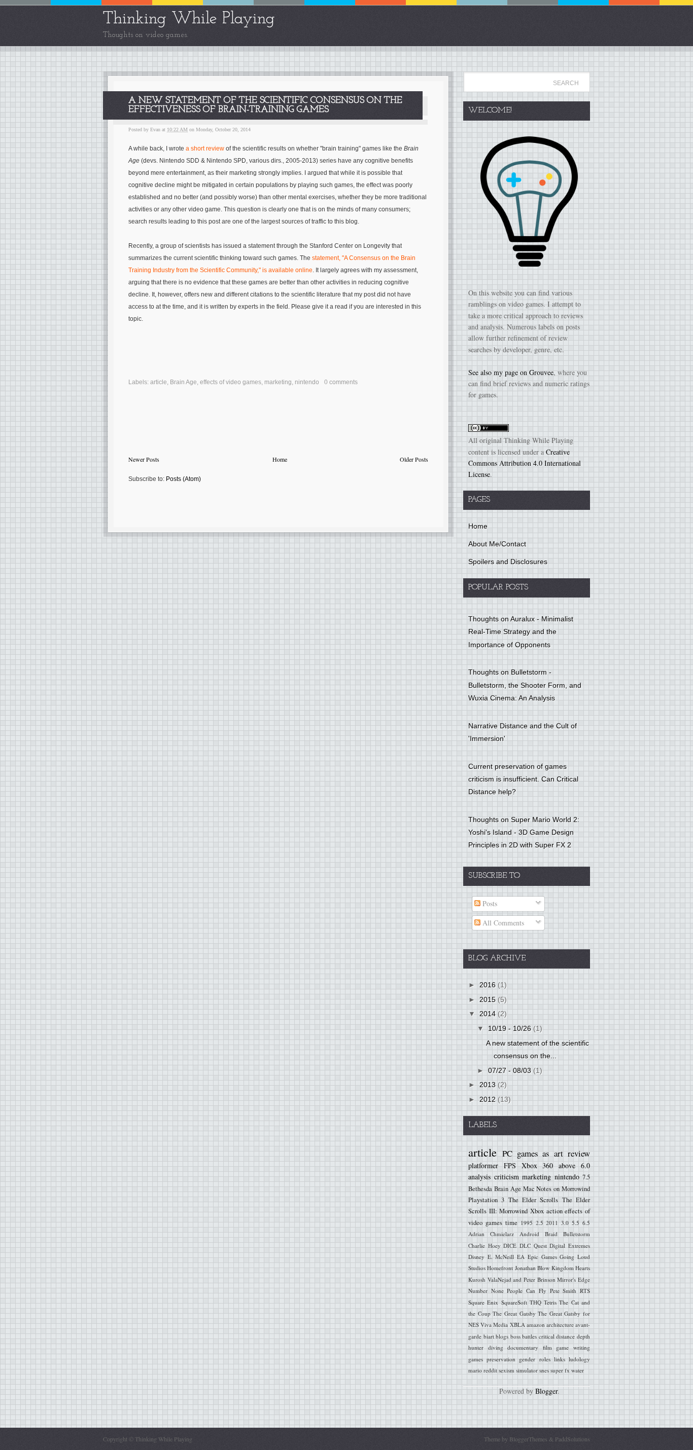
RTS (585, 1290)
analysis (479, 1176)
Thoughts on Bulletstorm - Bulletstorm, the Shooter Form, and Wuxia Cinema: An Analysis (524, 684)
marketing (278, 382)
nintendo (307, 382)
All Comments (502, 922)
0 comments (341, 382)
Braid (551, 1234)
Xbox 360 (537, 1165)
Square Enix (483, 1302)
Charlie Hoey (484, 1245)
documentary (522, 1347)
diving (495, 1347)
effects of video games (230, 382)
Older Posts (414, 459)
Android (529, 1234)
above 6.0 (574, 1165)
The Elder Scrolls (533, 1200)
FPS (510, 1165)
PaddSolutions (571, 1439)
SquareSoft (514, 1302)
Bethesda (480, 1188)
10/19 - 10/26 (510, 1028)
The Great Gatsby (514, 1313)
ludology (579, 1359)
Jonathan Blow (532, 1268)
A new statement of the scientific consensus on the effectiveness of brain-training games (265, 105)
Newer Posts (143, 459)
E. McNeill (501, 1256)
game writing (573, 1347)
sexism (506, 1370)
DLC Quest (533, 1245)
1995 (527, 1222)
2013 (488, 1085)
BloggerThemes (528, 1439)
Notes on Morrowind (563, 1188)
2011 (552, 1222)
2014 (488, 1014)
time (511, 1222)
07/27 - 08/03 (510, 1070)
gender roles (534, 1359)
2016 (488, 985)
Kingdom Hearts (570, 1268)
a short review (205, 148)
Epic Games (542, 1256)
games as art (540, 1153)
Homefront (500, 1268)
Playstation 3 (486, 1200)
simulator (527, 1370)
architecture (560, 1324)
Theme (492, 1439)
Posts (488, 903)
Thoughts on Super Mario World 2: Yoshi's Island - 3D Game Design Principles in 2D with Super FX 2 (523, 832)
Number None (486, 1290)
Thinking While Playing (189, 19)
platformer (483, 1165)
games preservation (491, 1359)
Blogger (546, 1391)
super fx (560, 1370)
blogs (502, 1336)
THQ (535, 1302)
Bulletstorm (576, 1234)
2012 (488, 1099)
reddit (490, 1370)
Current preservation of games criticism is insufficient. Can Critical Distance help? (523, 779)
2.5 (539, 1222)
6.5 (586, 1222)
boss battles (523, 1336)
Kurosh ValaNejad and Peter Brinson (512, 1279)
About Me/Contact (497, 544)
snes (544, 1370)
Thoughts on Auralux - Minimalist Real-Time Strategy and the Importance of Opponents (520, 631)
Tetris (550, 1302)
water (577, 1370)
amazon (536, 1324)
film (547, 1347)
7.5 (586, 1177)
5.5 (575, 1222)
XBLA (517, 1324)
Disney (476, 1256)
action (554, 1211)
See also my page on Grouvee (510, 372)
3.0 (565, 1222)
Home (279, 459)
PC (507, 1153)
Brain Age (183, 382)
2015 (488, 999)
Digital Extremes (569, 1245)
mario (475, 1370)
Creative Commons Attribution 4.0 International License (524, 463)
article (158, 382)
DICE (509, 1245)
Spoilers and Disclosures (507, 561)
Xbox (537, 1211)
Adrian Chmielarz (491, 1234)
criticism (506, 1176)
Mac (529, 1188)
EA (521, 1256)
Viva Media (494, 1324)
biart (488, 1336)
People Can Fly (526, 1290)
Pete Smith (563, 1290)
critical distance (557, 1336)
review (579, 1153)
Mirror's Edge (573, 1279)
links (559, 1359)
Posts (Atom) (183, 478)
